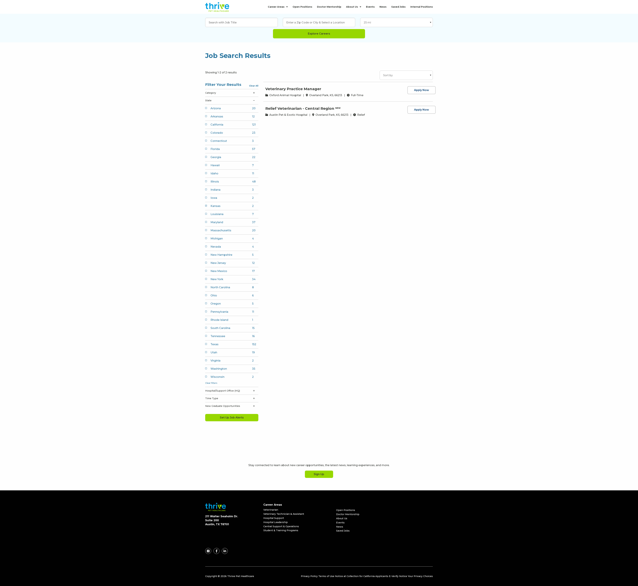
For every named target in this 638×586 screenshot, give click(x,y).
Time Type (211, 398)
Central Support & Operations (281, 526)
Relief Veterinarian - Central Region (299, 108)
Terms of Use (326, 576)
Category (210, 92)
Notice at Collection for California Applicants (361, 576)
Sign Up (319, 474)
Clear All (253, 86)
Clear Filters (211, 383)
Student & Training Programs (280, 530)
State (208, 100)
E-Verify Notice (398, 576)
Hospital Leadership (275, 522)
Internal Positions (421, 6)
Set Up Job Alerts (232, 417)
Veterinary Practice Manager (293, 89)
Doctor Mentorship (329, 6)
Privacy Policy (309, 576)
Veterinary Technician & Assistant (283, 513)
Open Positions (302, 6)
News (382, 6)
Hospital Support (273, 518)
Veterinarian (270, 509)
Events (370, 6)
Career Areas (276, 6)
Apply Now (421, 90)
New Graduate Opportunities (222, 406)
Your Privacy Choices (420, 576)
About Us (352, 6)
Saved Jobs (398, 6)
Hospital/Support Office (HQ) (222, 390)
